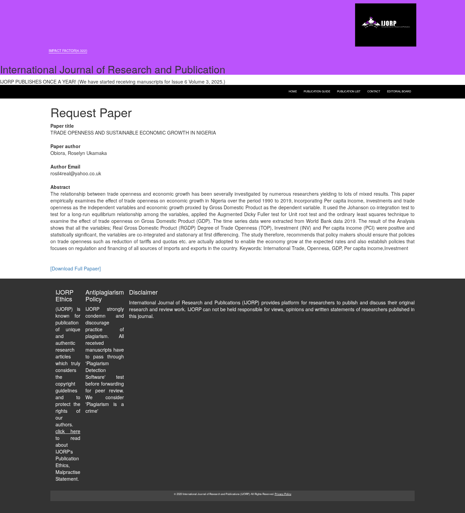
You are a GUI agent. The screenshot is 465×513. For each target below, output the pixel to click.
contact (373, 91)
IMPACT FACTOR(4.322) (68, 50)
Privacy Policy (283, 494)
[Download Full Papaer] (75, 268)
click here (67, 431)
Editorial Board (399, 91)
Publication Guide (317, 91)
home (293, 91)
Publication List (348, 91)
